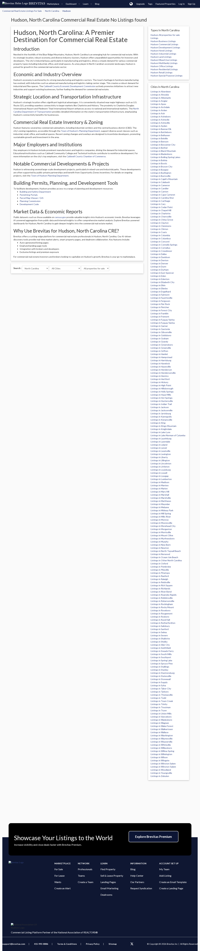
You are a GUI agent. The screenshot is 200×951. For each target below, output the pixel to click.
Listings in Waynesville (161, 738)
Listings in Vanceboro (161, 716)
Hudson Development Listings (165, 47)
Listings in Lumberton (161, 479)
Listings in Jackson (160, 407)
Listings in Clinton (159, 229)
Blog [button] (97, 4)
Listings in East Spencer (162, 272)
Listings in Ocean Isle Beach (164, 557)
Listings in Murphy (159, 541)
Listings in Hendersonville (163, 372)
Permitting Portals (29, 194)
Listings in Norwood (160, 554)
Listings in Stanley (159, 669)
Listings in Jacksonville (161, 410)
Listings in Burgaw (159, 169)
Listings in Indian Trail (161, 404)
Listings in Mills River (161, 516)
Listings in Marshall (160, 494)
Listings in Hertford (160, 379)
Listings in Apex (158, 104)
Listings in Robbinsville (162, 598)
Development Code (29, 204)
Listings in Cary (158, 204)
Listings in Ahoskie (160, 94)
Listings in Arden (159, 110)
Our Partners (137, 882)
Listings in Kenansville (161, 419)
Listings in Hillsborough (162, 388)
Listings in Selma (159, 632)
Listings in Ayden (159, 126)
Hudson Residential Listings (164, 69)
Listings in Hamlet (159, 354)
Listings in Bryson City (161, 166)
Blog (132, 869)
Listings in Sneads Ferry (162, 651)
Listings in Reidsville (160, 582)
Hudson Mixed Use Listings (164, 60)
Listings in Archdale (160, 107)
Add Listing (165, 875)
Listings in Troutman (161, 707)
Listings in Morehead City (163, 526)
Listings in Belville (159, 138)
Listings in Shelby (159, 641)
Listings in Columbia (160, 235)
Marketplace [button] (53, 4)
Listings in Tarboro (160, 691)
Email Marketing (109, 888)
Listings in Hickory (159, 382)
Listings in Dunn (158, 266)
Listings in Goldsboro (161, 335)
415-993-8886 (41, 944)
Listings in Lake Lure (160, 432)
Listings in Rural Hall (160, 619)
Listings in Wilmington (161, 754)
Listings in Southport (161, 657)
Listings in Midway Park (162, 510)
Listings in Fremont (160, 316)
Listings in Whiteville (161, 744)
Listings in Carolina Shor (162, 197)
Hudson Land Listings (161, 56)
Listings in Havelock (160, 363)
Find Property (107, 869)
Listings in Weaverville (161, 741)
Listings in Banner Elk (161, 129)
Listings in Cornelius (160, 247)
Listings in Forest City (161, 310)
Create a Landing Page (171, 888)
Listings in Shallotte (160, 638)
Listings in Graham (160, 338)
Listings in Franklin (159, 313)
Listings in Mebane (160, 507)
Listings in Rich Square (161, 585)
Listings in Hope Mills (161, 394)
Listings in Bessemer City (163, 144)
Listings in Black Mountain (163, 151)
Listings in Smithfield (161, 648)
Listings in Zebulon (160, 776)
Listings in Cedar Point (162, 207)
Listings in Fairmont (160, 294)
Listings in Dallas (159, 254)
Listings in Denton (159, 260)
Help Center (136, 875)
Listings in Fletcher (160, 307)
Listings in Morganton (161, 529)
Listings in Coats (159, 232)
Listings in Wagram (160, 723)
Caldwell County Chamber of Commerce (86, 156)
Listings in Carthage (160, 201)
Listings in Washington (162, 735)
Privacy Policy (93, 944)
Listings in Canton (159, 191)
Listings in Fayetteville (161, 297)
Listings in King (158, 423)
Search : (17, 268)
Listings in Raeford (160, 576)
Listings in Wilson (159, 757)
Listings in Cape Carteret (163, 194)
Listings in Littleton (160, 466)
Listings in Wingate (160, 760)
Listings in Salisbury (160, 626)
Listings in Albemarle (161, 97)
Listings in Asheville (160, 122)
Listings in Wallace (159, 732)
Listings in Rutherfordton (163, 623)
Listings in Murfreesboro (163, 538)
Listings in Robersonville (162, 601)
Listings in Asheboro (161, 116)
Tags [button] (150, 4)
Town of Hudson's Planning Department (80, 131)
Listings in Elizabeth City (162, 282)
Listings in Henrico (160, 376)
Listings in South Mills (161, 654)
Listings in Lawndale (160, 441)
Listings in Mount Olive (162, 535)
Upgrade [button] (140, 4)
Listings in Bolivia (159, 160)
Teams (81, 875)
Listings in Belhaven (160, 135)
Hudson (66, 11)
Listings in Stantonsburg (163, 673)
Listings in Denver (159, 263)
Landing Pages (108, 882)
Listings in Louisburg (161, 469)
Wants (57, 882)
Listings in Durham (160, 269)
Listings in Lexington (161, 454)
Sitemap (113, 944)
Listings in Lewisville (160, 451)
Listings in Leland (159, 444)
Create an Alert (62, 888)
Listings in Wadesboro (161, 719)
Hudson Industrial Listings (163, 53)
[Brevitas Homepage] (31, 862)
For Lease (59, 875)
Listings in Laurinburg (161, 438)
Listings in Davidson (160, 257)
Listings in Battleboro (161, 132)
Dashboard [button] (71, 4)
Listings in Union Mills (161, 713)
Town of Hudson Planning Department (50, 175)
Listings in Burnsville (160, 176)
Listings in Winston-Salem (163, 766)
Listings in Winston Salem (163, 763)
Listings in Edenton (160, 279)
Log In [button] (182, 4)
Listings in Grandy (159, 341)
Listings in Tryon (159, 710)
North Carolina (52, 11)
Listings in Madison (160, 482)
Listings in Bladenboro (161, 154)
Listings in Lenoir (159, 448)
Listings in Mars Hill (160, 491)
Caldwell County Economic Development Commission (70, 86)
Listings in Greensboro (162, 344)
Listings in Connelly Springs (164, 244)
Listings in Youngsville (161, 773)
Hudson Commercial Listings (164, 44)
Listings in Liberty (159, 457)
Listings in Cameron (160, 185)
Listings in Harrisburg (161, 360)
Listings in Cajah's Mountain (164, 179)
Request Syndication (141, 888)
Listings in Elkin (158, 285)
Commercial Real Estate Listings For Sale (22, 11)
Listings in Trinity (159, 704)
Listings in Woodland (161, 769)
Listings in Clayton (160, 222)
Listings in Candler (160, 188)
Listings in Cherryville (161, 216)
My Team (164, 869)
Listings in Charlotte (160, 213)
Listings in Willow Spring (162, 751)
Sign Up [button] (191, 4)
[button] (131, 4)
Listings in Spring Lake (161, 660)
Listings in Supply (159, 682)
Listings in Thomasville (162, 694)
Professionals (85, 869)
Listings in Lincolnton (161, 463)
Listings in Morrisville (161, 532)
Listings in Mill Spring (161, 513)
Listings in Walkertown (162, 729)
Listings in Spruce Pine (162, 663)
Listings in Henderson (161, 369)
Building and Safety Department (35, 191)
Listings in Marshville (161, 498)
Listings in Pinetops (160, 573)
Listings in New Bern (161, 544)
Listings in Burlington (161, 172)
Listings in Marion (159, 488)
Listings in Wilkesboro (161, 748)
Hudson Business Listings (163, 41)
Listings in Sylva (158, 685)
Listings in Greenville (161, 347)
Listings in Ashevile (160, 119)
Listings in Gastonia (160, 329)
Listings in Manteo (160, 485)
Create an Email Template (173, 882)
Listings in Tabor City (161, 688)
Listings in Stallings (160, 666)
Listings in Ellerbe (159, 288)
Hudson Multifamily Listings (164, 63)
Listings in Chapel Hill (161, 210)
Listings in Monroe (160, 519)
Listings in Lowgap (160, 476)
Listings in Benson (159, 141)
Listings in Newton (160, 548)
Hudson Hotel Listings (161, 50)
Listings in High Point (161, 385)
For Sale (58, 869)
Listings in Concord (160, 241)
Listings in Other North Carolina (166, 560)
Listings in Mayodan (160, 504)
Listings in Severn (159, 635)
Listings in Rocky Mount (162, 607)
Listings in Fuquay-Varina (163, 322)
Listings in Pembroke (161, 566)
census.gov (60, 217)
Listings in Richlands (160, 588)
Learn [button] (86, 4)
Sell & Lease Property (111, 875)
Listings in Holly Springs (162, 391)
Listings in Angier (159, 101)
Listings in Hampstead (161, 357)
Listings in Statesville (161, 676)
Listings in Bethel (159, 147)
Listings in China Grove (162, 219)
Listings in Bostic (159, 163)
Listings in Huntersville (162, 401)
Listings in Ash (158, 113)
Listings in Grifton (159, 351)
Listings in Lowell (159, 473)
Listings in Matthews (161, 501)
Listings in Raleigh (159, 579)
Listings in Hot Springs (161, 397)
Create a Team (85, 882)
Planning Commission (30, 201)
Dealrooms (106, 894)
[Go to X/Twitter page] (131, 944)
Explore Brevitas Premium (153, 836)
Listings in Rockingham (162, 604)
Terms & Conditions (67, 944)
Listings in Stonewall (161, 679)
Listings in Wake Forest (162, 726)
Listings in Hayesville (161, 366)
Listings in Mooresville (161, 523)
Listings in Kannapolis (161, 416)
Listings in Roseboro (160, 610)
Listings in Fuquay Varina (163, 319)
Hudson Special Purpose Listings (166, 75)
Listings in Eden (158, 276)
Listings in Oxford (159, 563)
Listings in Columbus (161, 238)
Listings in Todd (158, 698)
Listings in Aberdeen (161, 91)
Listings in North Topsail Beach (166, 551)
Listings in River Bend (161, 591)
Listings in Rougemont (161, 613)
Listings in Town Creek (162, 701)
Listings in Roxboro (160, 616)
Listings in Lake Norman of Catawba (168, 435)
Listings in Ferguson (160, 301)
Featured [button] (165, 4)
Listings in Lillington (160, 460)
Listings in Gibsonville (161, 332)
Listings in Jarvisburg (161, 413)
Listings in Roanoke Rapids (164, 594)
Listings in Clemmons (161, 226)
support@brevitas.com (13, 944)
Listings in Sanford (160, 629)
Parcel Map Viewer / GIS (31, 198)
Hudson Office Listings (162, 66)
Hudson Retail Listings (161, 72)
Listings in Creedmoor (161, 251)
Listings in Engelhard (161, 291)
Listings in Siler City (160, 644)
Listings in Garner (159, 326)
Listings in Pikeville (160, 569)
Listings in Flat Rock (160, 304)
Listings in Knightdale (161, 429)
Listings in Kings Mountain (163, 426)
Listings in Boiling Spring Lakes (165, 157)
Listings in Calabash (160, 182)
